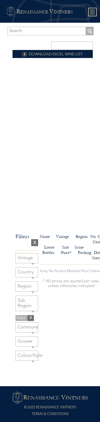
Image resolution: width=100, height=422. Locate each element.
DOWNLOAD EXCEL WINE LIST (56, 54)
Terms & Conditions (50, 414)
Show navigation (92, 12)
